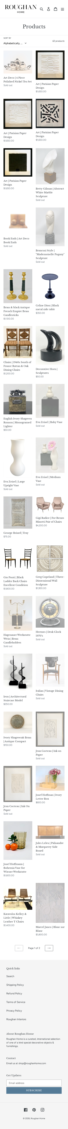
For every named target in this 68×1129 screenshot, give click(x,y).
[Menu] (62, 9)
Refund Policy (14, 993)
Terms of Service (15, 1002)
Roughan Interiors (16, 1019)
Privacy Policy (14, 1010)
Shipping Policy (15, 984)
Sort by (7, 38)
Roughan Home (38, 1118)
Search (10, 976)
